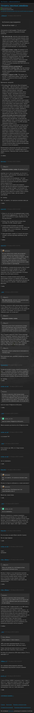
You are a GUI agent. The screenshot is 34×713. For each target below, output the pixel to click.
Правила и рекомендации (19, 704)
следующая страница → (7, 695)
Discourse (11, 711)
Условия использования (7, 707)
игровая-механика (11, 11)
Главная (3, 704)
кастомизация (30, 11)
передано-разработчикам (20, 11)
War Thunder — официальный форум (10, 1)
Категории (9, 704)
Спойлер (4, 197)
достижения (3, 11)
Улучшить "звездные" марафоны (14, 5)
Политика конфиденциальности (22, 707)
